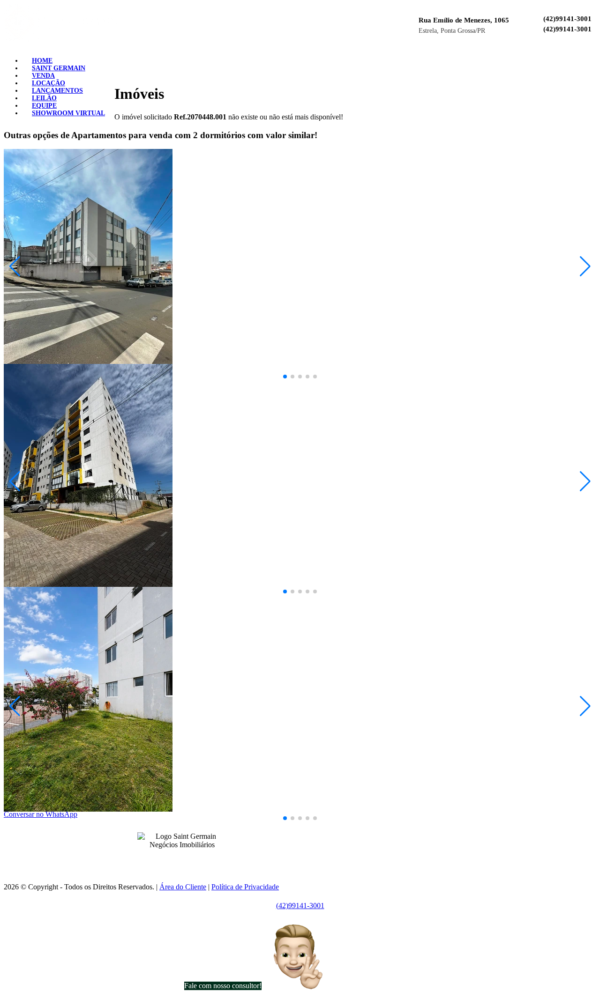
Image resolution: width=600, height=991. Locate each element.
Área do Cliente (182, 887)
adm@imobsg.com (322, 850)
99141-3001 (298, 834)
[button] (14, 266)
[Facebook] (570, 57)
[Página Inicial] (61, 40)
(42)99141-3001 (567, 18)
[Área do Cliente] (592, 57)
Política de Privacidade (245, 887)
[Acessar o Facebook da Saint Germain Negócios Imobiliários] (176, 859)
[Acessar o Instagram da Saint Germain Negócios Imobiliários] (187, 859)
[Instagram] (577, 57)
